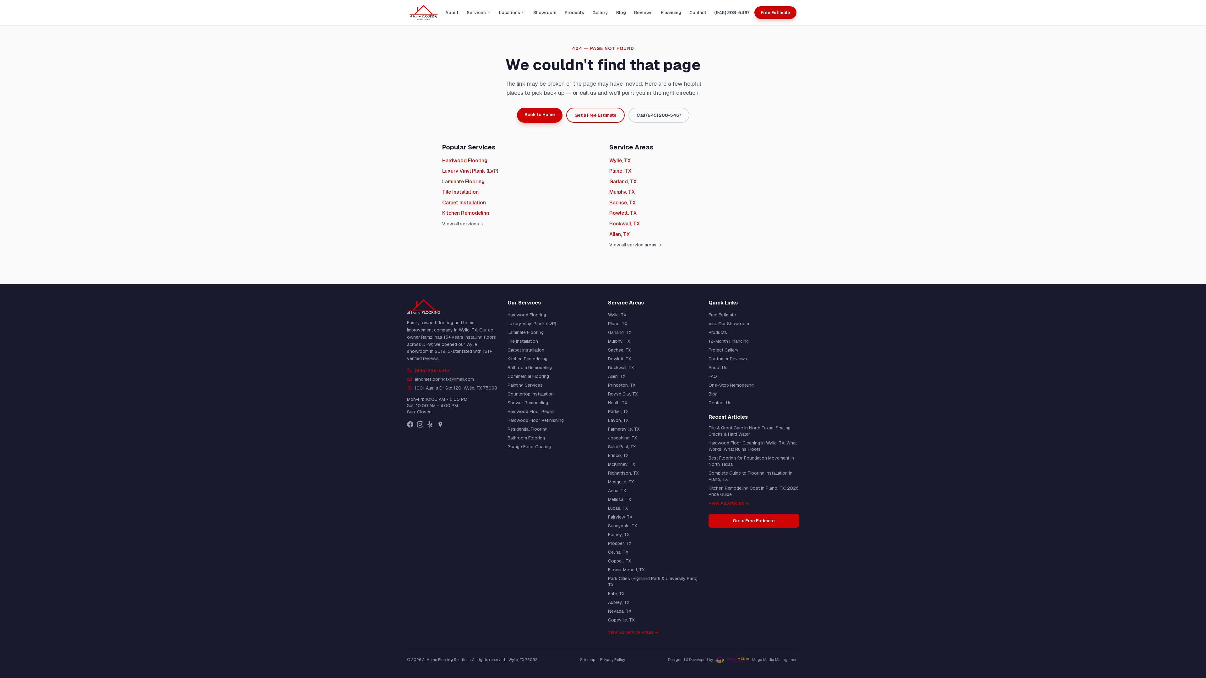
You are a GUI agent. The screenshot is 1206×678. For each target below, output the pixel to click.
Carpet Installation (464, 202)
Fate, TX (616, 593)
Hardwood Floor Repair (531, 411)
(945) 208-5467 (731, 12)
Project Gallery (724, 350)
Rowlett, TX (623, 213)
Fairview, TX (620, 517)
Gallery (600, 12)
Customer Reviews (728, 359)
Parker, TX (618, 411)
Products (574, 12)
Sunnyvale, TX (622, 526)
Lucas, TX (618, 508)
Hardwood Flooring (464, 160)
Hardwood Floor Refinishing (536, 420)
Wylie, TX (620, 160)
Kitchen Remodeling (465, 213)
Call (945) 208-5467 (659, 115)
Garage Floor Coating (529, 446)
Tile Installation (460, 192)
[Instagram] (420, 424)
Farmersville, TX (623, 429)
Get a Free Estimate (595, 115)
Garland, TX (623, 181)
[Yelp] (430, 424)
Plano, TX (620, 171)
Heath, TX (617, 403)
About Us (718, 367)
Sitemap (587, 659)
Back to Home (539, 114)
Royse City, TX (623, 394)
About (452, 12)
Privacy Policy (612, 659)
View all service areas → (635, 245)
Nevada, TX (619, 611)
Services (476, 12)
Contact (697, 12)
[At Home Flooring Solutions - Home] (423, 13)
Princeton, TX (621, 385)
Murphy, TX (622, 192)
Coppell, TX (619, 561)
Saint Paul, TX (622, 446)
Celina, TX (618, 552)
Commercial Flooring (528, 376)
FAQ (713, 376)
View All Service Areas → (633, 632)
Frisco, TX (618, 455)
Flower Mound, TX (626, 570)
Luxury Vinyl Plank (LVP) (470, 171)
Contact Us (720, 403)
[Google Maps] (440, 424)
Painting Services (525, 385)
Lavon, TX (618, 420)
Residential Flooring (527, 429)
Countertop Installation (531, 394)
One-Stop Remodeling (731, 385)
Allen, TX (619, 234)
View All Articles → (729, 503)
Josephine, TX (622, 438)
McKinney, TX (621, 464)
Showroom (545, 12)
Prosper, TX (619, 543)
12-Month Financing (729, 341)
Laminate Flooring (463, 181)
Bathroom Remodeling (530, 367)
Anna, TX (617, 490)
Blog (621, 12)
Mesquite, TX (621, 482)
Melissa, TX (619, 499)
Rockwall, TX (624, 223)
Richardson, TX (623, 473)
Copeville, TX (621, 620)
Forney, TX (618, 534)
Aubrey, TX (618, 602)
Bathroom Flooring (526, 438)
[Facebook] (410, 424)
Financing (671, 12)
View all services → (463, 224)
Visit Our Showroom (729, 323)
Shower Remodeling (528, 403)
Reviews (643, 12)
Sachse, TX (622, 202)
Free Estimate (775, 12)
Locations (509, 12)
